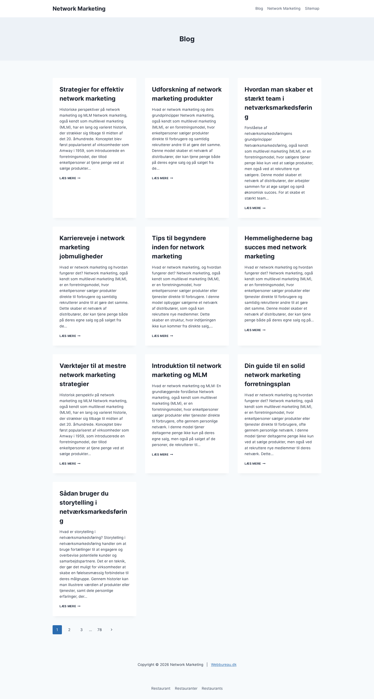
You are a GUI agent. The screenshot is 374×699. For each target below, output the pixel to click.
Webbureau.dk (224, 664)
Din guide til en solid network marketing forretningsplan (275, 375)
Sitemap (312, 8)
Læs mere (70, 178)
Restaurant (160, 688)
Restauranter (186, 688)
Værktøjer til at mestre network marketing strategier (93, 375)
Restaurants (212, 688)
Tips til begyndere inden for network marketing (179, 247)
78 (99, 630)
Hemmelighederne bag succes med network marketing (279, 247)
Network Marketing (283, 8)
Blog (259, 8)
